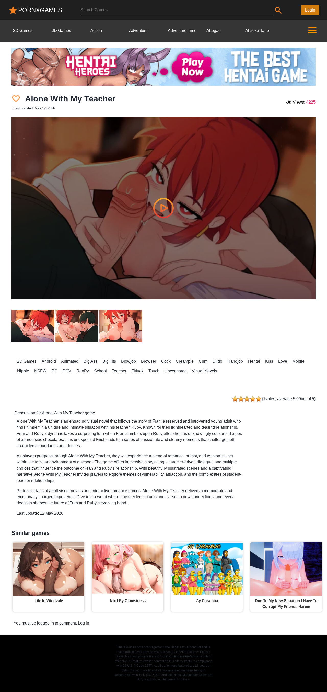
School (100, 371)
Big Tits (109, 361)
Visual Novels (204, 371)
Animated (69, 361)
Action (96, 30)
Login (310, 10)
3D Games (61, 30)
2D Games (22, 30)
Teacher (119, 371)
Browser (148, 361)
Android (49, 361)
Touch (153, 371)
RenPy (82, 371)
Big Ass (90, 361)
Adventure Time (182, 30)
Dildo (217, 361)
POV (67, 371)
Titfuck (137, 371)
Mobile (298, 361)
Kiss (269, 361)
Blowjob (128, 361)
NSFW (40, 371)
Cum (203, 361)
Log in (83, 623)
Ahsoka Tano (257, 30)
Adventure (138, 30)
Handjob (235, 361)
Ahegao (213, 30)
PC (54, 371)
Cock (166, 361)
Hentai (254, 361)
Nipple (23, 371)
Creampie (185, 361)
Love (282, 361)
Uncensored (176, 371)
